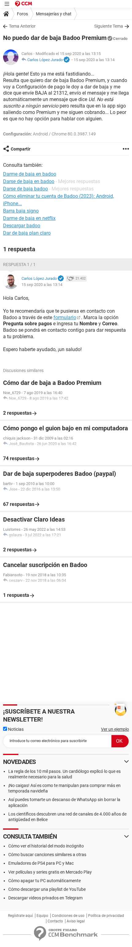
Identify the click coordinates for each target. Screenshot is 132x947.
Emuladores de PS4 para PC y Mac (41, 863)
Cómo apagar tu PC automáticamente (44, 880)
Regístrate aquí (20, 916)
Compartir (20, 149)
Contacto (55, 921)
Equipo (42, 916)
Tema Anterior (22, 26)
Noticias (15, 729)
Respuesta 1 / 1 (19, 264)
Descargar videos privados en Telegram (45, 897)
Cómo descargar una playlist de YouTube (47, 889)
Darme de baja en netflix (29, 218)
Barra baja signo (21, 211)
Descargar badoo (21, 226)
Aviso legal (76, 921)
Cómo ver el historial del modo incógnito (46, 845)
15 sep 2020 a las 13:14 (94, 59)
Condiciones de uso (68, 916)
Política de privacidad (106, 916)
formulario (64, 317)
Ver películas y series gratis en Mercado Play (50, 872)
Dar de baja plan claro (27, 233)
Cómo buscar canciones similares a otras (47, 854)
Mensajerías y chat (54, 13)
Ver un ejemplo (115, 729)
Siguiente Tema (108, 26)
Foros (22, 13)
